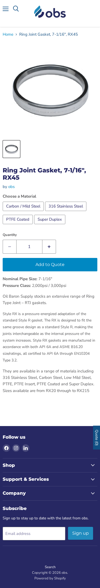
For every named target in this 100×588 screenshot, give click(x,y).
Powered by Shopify (50, 578)
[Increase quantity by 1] (49, 247)
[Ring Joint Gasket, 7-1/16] (11, 149)
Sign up (80, 533)
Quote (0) (96, 437)
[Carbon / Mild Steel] (24, 212)
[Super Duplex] (50, 225)
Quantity (10, 235)
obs (11, 186)
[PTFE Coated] (18, 225)
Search (50, 567)
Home (8, 34)
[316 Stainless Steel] (66, 212)
